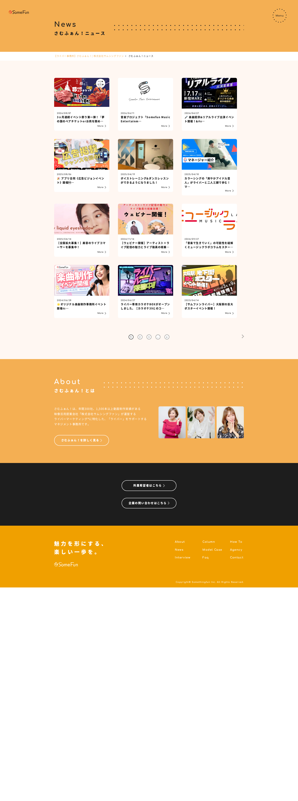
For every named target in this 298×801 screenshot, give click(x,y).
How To (236, 541)
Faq (205, 557)
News (179, 549)
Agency (236, 549)
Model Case (212, 549)
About (180, 541)
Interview (182, 557)
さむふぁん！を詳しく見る (80, 440)
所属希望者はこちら (147, 485)
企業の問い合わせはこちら (148, 503)
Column (208, 541)
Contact (236, 557)
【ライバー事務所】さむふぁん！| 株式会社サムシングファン (89, 56)
